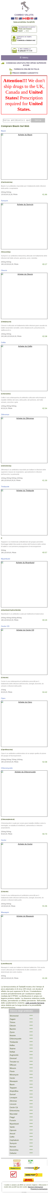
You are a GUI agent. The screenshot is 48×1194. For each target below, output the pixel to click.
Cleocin (4, 270)
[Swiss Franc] (28, 18)
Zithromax (5, 414)
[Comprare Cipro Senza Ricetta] (24, 724)
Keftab (12, 1052)
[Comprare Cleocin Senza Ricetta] (24, 296)
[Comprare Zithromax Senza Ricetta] (24, 440)
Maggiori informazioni (35, 1187)
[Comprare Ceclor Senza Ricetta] (24, 866)
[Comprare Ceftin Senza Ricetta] (24, 368)
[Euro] (12, 18)
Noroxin (13, 1147)
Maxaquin (5, 912)
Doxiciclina (14, 1150)
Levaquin (13, 1098)
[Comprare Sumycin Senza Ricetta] (24, 226)
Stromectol (14, 1016)
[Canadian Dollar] (24, 18)
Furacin (13, 1120)
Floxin (12, 1071)
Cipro (3, 698)
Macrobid (13, 1114)
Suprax (12, 1048)
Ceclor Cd (14, 1107)
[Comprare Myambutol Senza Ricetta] (24, 584)
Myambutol (5, 559)
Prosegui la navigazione (39, 1189)
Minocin (13, 1068)
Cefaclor (13, 1153)
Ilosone (13, 1035)
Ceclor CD (5, 626)
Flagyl (12, 1117)
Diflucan (13, 1065)
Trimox (12, 1022)
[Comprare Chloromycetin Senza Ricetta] (24, 793)
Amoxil (12, 1134)
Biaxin (3, 131)
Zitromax (13, 1101)
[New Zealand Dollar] (20, 18)
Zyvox (12, 1032)
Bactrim (13, 1029)
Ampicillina (14, 1091)
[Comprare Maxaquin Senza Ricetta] (24, 938)
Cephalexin (14, 1140)
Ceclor (3, 840)
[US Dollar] (16, 18)
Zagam (12, 1019)
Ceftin (3, 342)
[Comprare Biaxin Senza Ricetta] (24, 156)
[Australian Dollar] (35, 18)
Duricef (12, 1094)
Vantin (12, 1127)
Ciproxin (13, 1130)
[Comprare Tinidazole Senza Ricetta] (24, 512)
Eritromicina (14, 1111)
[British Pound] (31, 18)
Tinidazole (5, 487)
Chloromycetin (7, 768)
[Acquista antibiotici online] (24, 6)
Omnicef (13, 1058)
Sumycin (4, 201)
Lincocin (13, 1104)
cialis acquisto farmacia (34, 1003)
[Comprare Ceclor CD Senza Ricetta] (24, 652)
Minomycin (14, 1075)
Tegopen (13, 1088)
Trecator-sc (14, 1062)
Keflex (12, 1045)
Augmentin (14, 1055)
